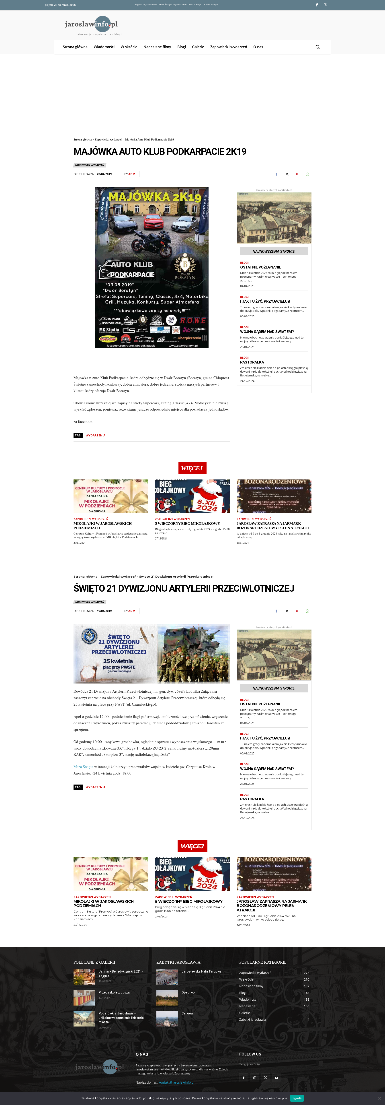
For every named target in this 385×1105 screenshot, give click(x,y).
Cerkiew (187, 1013)
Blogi (244, 262)
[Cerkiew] (167, 1019)
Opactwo (188, 992)
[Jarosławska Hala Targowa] (167, 977)
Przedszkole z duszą (114, 992)
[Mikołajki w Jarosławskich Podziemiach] (111, 496)
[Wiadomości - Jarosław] (99, 1066)
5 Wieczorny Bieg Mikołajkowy (187, 523)
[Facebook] (317, 5)
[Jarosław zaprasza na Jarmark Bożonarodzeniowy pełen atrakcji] (274, 496)
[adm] (121, 174)
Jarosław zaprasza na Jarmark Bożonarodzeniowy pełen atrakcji (273, 525)
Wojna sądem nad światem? (267, 331)
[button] (318, 47)
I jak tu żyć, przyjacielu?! (265, 301)
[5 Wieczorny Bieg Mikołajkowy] (192, 496)
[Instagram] (254, 1077)
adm (131, 174)
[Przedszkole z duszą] (84, 998)
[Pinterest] (296, 174)
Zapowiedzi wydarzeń (108, 139)
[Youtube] (276, 1077)
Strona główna (83, 139)
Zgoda (297, 1098)
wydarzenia (95, 435)
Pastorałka (252, 362)
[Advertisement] (192, 94)
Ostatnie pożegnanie (260, 267)
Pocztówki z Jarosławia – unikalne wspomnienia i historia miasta (121, 1018)
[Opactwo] (167, 998)
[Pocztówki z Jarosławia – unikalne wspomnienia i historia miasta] (84, 1019)
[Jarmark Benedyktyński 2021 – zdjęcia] (84, 977)
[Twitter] (326, 5)
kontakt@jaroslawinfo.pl (177, 1082)
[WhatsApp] (307, 174)
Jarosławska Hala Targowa (201, 971)
